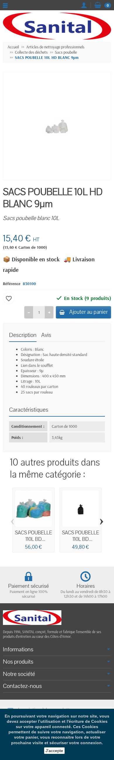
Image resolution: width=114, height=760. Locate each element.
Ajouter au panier (88, 312)
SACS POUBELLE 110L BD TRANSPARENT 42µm (33, 542)
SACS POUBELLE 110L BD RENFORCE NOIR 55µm (80, 542)
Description (23, 335)
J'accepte (54, 750)
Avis (46, 335)
